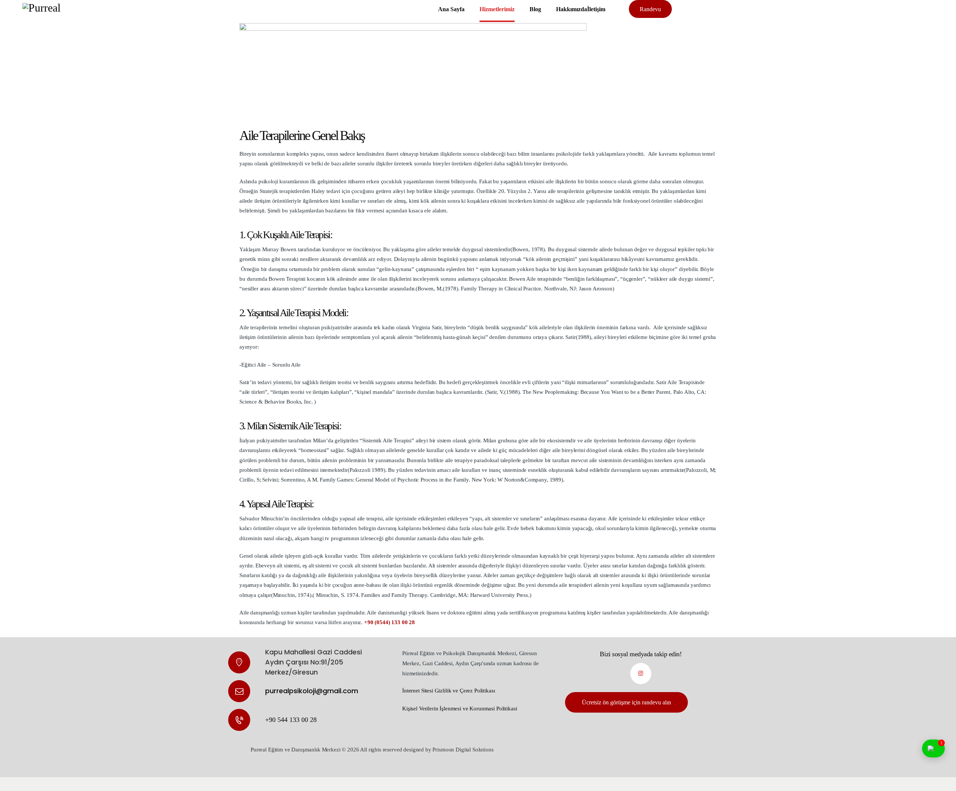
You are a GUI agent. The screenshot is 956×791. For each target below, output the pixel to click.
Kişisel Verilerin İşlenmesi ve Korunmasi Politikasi (459, 708)
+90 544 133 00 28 (291, 719)
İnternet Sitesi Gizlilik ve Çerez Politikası (448, 691)
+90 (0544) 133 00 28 (389, 622)
